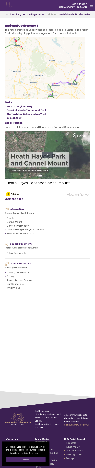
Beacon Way (14, 117)
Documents (20, 253)
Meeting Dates (74, 454)
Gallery (10, 276)
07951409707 (79, 4)
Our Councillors (15, 284)
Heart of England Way (19, 106)
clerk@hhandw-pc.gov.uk (73, 7)
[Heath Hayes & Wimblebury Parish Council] (8, 5)
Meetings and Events (18, 272)
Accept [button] (26, 460)
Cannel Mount (14, 221)
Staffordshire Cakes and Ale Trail (26, 114)
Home (53, 14)
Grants (10, 218)
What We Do (13, 287)
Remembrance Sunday (19, 280)
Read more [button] (34, 453)
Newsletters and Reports (20, 233)
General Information (18, 225)
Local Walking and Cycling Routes (25, 229)
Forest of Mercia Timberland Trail (26, 110)
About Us (71, 442)
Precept (70, 458)
